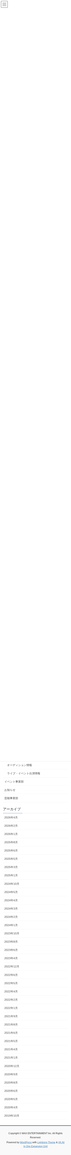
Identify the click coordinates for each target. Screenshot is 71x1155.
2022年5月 (11, 983)
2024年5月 (11, 892)
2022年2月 (11, 999)
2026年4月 (11, 817)
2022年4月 (11, 991)
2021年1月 (11, 1057)
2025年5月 (11, 858)
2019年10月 (11, 1115)
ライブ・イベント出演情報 (23, 773)
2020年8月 (11, 1082)
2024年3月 (11, 908)
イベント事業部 (14, 781)
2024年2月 (11, 916)
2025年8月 (11, 842)
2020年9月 (11, 1074)
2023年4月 (11, 958)
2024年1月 (11, 925)
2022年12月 (11, 966)
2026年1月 (11, 834)
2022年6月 (11, 974)
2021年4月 (11, 1049)
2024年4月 (11, 900)
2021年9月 (11, 1016)
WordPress (26, 1142)
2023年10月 (11, 933)
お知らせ (9, 789)
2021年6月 (11, 1032)
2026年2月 (11, 825)
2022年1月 (11, 1008)
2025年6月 (11, 850)
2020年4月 (11, 1107)
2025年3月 (11, 867)
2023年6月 (11, 949)
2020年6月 (11, 1090)
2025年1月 (11, 875)
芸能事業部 (11, 798)
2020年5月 (11, 1099)
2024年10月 (11, 883)
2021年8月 (11, 1024)
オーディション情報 (19, 765)
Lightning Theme (46, 1142)
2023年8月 (11, 941)
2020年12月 (11, 1066)
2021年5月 (11, 1041)
